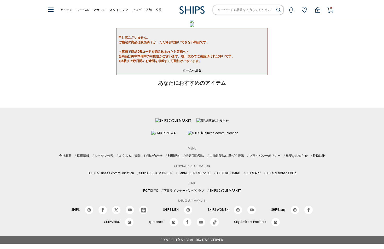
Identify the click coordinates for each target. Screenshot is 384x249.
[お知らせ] (291, 10)
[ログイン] (317, 10)
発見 (159, 10)
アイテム (66, 10)
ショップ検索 (104, 156)
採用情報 (83, 156)
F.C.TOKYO (150, 190)
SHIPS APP (253, 173)
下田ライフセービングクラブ (184, 190)
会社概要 (65, 156)
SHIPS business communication (111, 173)
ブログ (137, 10)
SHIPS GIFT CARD (228, 173)
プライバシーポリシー (265, 156)
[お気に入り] (304, 10)
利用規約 (174, 156)
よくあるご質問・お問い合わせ (140, 156)
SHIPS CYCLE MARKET (225, 190)
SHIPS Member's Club (281, 173)
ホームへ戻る (192, 70)
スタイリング (118, 10)
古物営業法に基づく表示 (227, 156)
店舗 (149, 10)
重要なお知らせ (297, 156)
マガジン (99, 10)
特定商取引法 (194, 156)
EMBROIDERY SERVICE (194, 173)
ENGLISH (319, 156)
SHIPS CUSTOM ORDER (155, 173)
